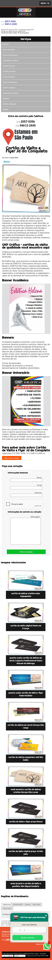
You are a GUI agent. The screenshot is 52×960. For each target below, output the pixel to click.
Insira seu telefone (29, 925)
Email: (39, 485)
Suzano (28, 904)
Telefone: (38, 493)
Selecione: (7, 904)
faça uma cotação (11, 458)
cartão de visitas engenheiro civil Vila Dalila (25, 758)
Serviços (25, 39)
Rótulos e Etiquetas (9, 104)
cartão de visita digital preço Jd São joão (26, 852)
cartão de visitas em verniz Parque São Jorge (26, 726)
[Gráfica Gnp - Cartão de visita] (26, 12)
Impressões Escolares (10, 93)
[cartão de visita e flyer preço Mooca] (25, 808)
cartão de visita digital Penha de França (25, 627)
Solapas (5, 109)
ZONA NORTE (18, 904)
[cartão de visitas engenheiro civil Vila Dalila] (25, 744)
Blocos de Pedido (9, 50)
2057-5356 (10, 21)
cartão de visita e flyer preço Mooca (26, 821)
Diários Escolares (9, 77)
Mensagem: (36, 517)
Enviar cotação (26, 552)
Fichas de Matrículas (10, 82)
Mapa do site (41, 944)
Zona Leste (7, 908)
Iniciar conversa (27, 938)
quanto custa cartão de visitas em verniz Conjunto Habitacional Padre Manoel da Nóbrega (25, 661)
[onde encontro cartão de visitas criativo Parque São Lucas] (25, 776)
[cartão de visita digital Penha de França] (25, 612)
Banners (6, 44)
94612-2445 (11, 24)
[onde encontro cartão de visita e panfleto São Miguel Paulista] (25, 870)
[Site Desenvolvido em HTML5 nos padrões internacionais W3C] (19, 956)
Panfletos (6, 98)
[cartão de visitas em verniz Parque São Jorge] (25, 712)
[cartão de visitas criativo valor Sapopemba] (25, 580)
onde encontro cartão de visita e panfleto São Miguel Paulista (25, 884)
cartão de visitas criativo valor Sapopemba (25, 594)
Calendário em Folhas (10, 60)
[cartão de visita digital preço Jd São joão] (25, 838)
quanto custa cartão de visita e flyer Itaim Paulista (25, 694)
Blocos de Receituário (10, 55)
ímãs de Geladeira (9, 88)
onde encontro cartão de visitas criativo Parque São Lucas (26, 790)
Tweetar (6, 161)
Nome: (39, 478)
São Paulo (36, 904)
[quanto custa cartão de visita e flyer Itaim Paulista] (25, 679)
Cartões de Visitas (9, 71)
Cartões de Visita (9, 66)
